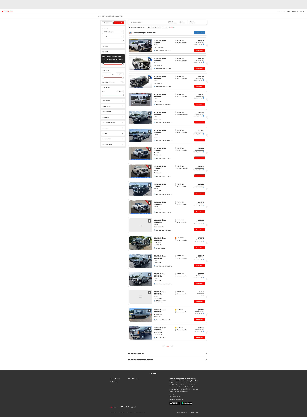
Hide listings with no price (108, 82)
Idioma (114, 407)
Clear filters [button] (107, 23)
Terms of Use (113, 412)
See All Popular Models (176, 397)
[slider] (103, 64)
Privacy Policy (122, 412)
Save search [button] (119, 23)
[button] (113, 32)
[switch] (121, 82)
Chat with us (114, 382)
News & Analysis (115, 379)
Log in (133, 407)
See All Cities (173, 394)
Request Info (199, 50)
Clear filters (171, 27)
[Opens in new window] (174, 403)
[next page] (172, 345)
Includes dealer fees (199, 42)
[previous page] (163, 345)
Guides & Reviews (133, 379)
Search (283, 11)
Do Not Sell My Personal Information (136, 412)
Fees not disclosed (200, 96)
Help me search (200, 32)
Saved (288, 11)
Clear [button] (122, 41)
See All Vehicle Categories (176, 399)
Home (278, 11)
